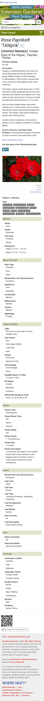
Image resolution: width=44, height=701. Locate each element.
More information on (12, 140)
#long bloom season (33, 214)
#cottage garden (24, 211)
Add (6, 149)
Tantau (6, 57)
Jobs (20, 687)
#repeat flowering (19, 205)
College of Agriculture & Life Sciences (17, 693)
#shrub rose (20, 214)
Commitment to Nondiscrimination (23, 659)
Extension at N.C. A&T (10, 695)
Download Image (35, 192)
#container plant (8, 214)
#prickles (31, 205)
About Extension (8, 687)
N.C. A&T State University (31, 641)
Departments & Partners (11, 690)
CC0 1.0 (39, 190)
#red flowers (7, 205)
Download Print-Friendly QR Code (16, 629)
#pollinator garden (22, 208)
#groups (6, 211)
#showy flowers (8, 208)
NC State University (10, 641)
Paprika (32, 55)
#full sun (33, 208)
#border (13, 211)
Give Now (25, 695)
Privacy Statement (17, 662)
